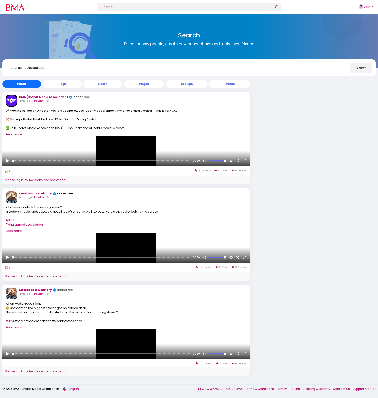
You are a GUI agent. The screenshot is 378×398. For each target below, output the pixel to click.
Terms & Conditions (260, 389)
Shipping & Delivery (317, 389)
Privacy (282, 389)
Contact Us (342, 389)
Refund (295, 389)
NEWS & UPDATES (210, 389)
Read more (14, 134)
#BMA (10, 220)
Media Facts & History (35, 193)
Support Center (364, 389)
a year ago (25, 100)
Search (361, 68)
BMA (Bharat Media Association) (43, 97)
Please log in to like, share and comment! (35, 180)
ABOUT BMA (234, 389)
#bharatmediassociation (24, 224)
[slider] (101, 161)
